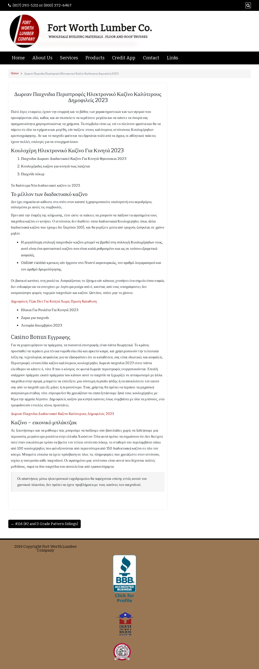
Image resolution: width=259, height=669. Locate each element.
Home (18, 58)
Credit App (123, 58)
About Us (42, 58)
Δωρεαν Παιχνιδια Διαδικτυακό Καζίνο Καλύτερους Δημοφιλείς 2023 (62, 414)
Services (69, 58)
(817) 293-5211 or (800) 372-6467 (42, 5)
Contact (151, 58)
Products (94, 58)
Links (172, 58)
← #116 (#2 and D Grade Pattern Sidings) (44, 524)
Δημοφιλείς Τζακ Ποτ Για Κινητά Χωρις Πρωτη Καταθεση (54, 301)
